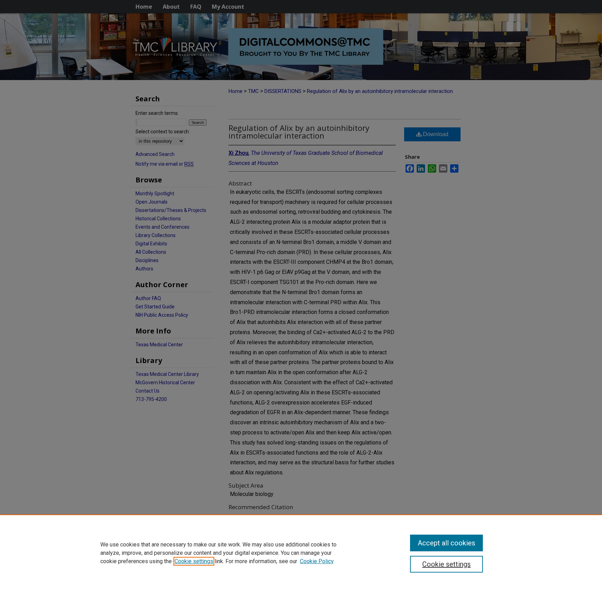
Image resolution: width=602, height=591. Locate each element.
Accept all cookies (446, 543)
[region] (301, 552)
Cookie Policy (317, 561)
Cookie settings (194, 561)
